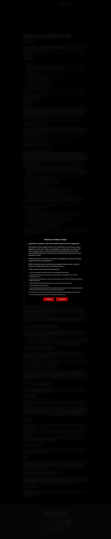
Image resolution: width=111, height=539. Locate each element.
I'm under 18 (61, 299)
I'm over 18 (49, 299)
